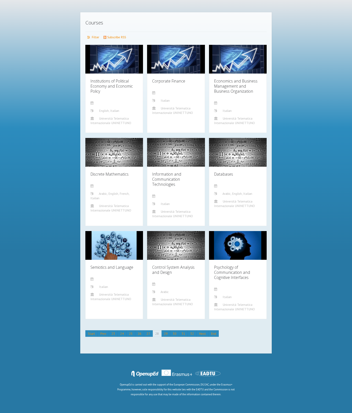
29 (166, 334)
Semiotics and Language (111, 267)
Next (202, 334)
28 (157, 334)
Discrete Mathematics (109, 174)
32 (192, 334)
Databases (223, 174)
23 (113, 334)
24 (122, 334)
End (213, 334)
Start (91, 334)
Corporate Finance (168, 81)
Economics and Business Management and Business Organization (235, 86)
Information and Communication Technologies (166, 179)
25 (131, 334)
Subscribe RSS (116, 37)
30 (174, 334)
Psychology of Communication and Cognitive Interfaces (232, 272)
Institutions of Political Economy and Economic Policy (111, 86)
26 (139, 334)
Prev (103, 334)
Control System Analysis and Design (173, 269)
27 (148, 334)
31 (183, 334)
